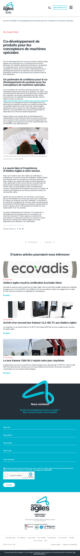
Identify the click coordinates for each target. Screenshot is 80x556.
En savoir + (7, 295)
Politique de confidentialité (70, 544)
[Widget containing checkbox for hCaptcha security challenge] (19, 475)
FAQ (45, 540)
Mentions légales (56, 544)
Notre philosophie (10, 537)
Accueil (6, 21)
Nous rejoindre (41, 537)
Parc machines (62, 537)
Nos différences (21, 537)
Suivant (48, 242)
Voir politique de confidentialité (43, 470)
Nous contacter (38, 540)
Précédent (32, 242)
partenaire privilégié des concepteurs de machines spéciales (25, 101)
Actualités (13, 21)
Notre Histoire (32, 537)
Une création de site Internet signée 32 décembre (40, 549)
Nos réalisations (52, 537)
